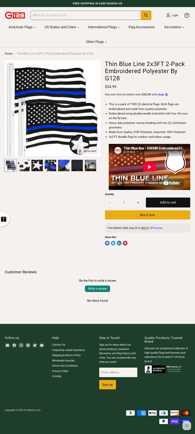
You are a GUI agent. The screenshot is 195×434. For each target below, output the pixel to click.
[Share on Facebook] (107, 243)
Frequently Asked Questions (68, 350)
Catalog (56, 376)
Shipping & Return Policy (66, 355)
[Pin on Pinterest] (125, 243)
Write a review (97, 288)
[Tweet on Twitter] (113, 243)
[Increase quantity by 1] (138, 202)
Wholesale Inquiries (63, 360)
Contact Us (58, 344)
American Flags (21, 27)
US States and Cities (61, 27)
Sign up (107, 384)
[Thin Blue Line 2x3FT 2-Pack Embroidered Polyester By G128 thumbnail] (10, 165)
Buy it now (147, 215)
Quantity (109, 194)
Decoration (173, 27)
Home (9, 53)
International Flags (103, 27)
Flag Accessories (142, 27)
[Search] (146, 15)
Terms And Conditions (65, 365)
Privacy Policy (60, 371)
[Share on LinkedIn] (119, 243)
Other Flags (95, 42)
